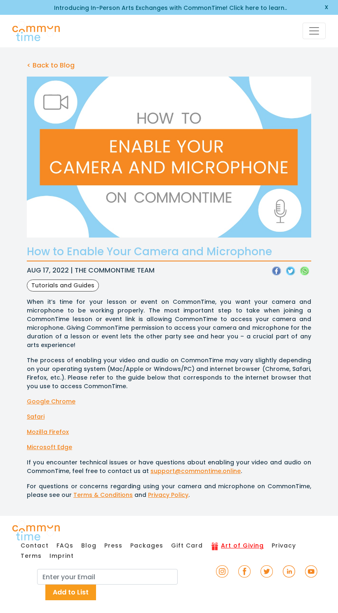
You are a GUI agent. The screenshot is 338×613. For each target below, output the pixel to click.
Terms (31, 556)
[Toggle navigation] (314, 31)
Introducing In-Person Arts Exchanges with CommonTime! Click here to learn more (169, 8)
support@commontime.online (195, 471)
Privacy (284, 545)
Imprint (61, 556)
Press (113, 545)
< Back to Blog (51, 65)
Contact (35, 545)
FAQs (64, 545)
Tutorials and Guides (62, 285)
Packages (146, 545)
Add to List (71, 592)
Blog (88, 545)
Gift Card (187, 545)
